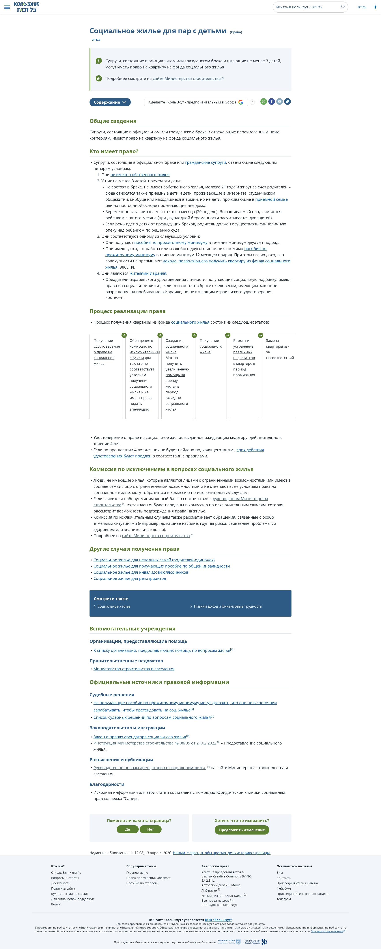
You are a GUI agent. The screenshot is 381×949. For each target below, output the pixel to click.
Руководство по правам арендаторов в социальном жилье (149, 767)
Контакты (284, 878)
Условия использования (327, 931)
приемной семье (271, 199)
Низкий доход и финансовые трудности (228, 606)
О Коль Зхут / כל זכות (66, 872)
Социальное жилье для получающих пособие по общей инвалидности (161, 566)
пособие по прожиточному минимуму (170, 242)
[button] (7, 7)
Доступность (60, 883)
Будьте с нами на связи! (69, 894)
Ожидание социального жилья (177, 346)
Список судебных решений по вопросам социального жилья (152, 717)
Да (127, 829)
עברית (362, 7)
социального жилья (190, 322)
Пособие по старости (142, 883)
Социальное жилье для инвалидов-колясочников (140, 572)
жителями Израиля (148, 273)
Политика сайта (63, 888)
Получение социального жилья (211, 346)
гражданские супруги (205, 162)
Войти (55, 904)
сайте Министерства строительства (187, 78)
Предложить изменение (242, 829)
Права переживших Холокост (148, 878)
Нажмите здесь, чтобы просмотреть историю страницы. (222, 852)
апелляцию (139, 409)
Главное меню (137, 872)
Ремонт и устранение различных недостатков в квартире (244, 352)
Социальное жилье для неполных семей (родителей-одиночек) (154, 559)
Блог (280, 872)
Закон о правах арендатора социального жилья (139, 736)
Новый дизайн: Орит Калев (222, 896)
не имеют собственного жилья (140, 174)
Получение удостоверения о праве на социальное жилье (107, 352)
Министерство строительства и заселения (133, 668)
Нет (150, 829)
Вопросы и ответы (65, 878)
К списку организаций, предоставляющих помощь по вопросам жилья (161, 650)
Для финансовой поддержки (72, 899)
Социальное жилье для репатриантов (129, 578)
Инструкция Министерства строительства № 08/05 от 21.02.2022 (154, 743)
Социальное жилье (113, 606)
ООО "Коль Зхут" (218, 920)
